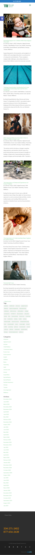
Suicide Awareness (8, 382)
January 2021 (7, 462)
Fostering (28, 316)
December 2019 (8, 493)
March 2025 (7, 404)
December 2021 (8, 442)
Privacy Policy (8, 515)
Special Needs (13, 47)
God (5, 319)
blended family (23, 308)
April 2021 (6, 455)
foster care (21, 316)
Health (23, 45)
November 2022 (8, 422)
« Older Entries (7, 301)
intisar (6, 241)
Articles (5, 45)
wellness (21, 332)
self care (6, 329)
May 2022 (6, 432)
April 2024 (6, 412)
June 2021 (6, 450)
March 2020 (7, 488)
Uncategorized (7, 390)
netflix (5, 326)
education (26, 313)
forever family (15, 316)
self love (11, 329)
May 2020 (6, 483)
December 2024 (8, 406)
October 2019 (7, 498)
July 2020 (6, 477)
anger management (13, 308)
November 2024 (8, 409)
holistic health (7, 321)
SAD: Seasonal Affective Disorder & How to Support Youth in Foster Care (16, 138)
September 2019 (8, 500)
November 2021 (8, 444)
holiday (24, 319)
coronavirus (6, 313)
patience (16, 326)
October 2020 (7, 470)
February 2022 (7, 439)
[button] (2, 18)
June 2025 (6, 401)
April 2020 (6, 485)
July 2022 (6, 427)
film (9, 316)
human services (15, 321)
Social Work (6, 47)
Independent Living (24, 321)
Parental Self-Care (9, 283)
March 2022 (7, 437)
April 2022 (6, 434)
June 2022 (6, 429)
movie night (22, 324)
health (20, 319)
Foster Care (18, 45)
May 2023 (6, 417)
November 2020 (8, 467)
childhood (6, 311)
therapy (27, 47)
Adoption (19, 43)
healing (15, 319)
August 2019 (7, 503)
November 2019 (8, 495)
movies (27, 324)
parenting (10, 326)
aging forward (24, 305)
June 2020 (6, 480)
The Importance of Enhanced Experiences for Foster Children (16, 183)
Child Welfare (11, 45)
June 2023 (6, 414)
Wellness (10, 49)
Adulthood (12, 305)
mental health (11, 324)
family (5, 316)
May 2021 (6, 452)
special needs (24, 329)
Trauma (5, 49)
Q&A (5, 367)
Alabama (6, 308)
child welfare (20, 311)
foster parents (7, 354)
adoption (6, 305)
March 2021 (7, 457)
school (28, 326)
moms (16, 324)
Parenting (28, 45)
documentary (20, 313)
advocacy (18, 305)
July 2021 (6, 447)
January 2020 (7, 490)
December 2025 (8, 399)
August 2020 (7, 475)
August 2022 (7, 424)
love (5, 324)
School (5, 372)
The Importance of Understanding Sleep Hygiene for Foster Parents (17, 238)
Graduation (10, 319)
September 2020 (8, 472)
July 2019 (6, 505)
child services (13, 311)
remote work (23, 93)
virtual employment (13, 332)
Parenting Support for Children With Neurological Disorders (17, 41)
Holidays (23, 142)
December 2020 (8, 465)
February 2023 (7, 419)
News (12, 93)
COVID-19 (13, 313)
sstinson (7, 43)
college (26, 311)
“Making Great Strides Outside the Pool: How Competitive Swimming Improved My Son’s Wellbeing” (16, 89)
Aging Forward (26, 43)
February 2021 (7, 460)
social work (17, 329)
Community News (8, 349)
